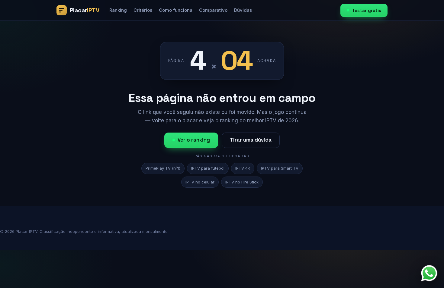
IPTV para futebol (207, 168)
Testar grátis (366, 10)
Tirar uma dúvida (251, 140)
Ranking (118, 10)
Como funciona (175, 10)
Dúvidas (243, 10)
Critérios (143, 10)
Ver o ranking (194, 140)
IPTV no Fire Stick (242, 182)
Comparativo (213, 10)
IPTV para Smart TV (279, 168)
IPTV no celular (199, 182)
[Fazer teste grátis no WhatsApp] (429, 273)
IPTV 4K (242, 168)
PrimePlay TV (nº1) (163, 168)
